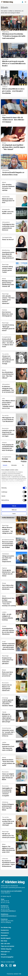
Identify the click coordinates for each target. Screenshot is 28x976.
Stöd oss (3, 954)
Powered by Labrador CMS (14, 973)
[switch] (25, 492)
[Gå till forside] (7, 2)
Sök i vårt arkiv (5, 943)
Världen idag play (6, 949)
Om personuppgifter (7, 957)
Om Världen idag (6, 927)
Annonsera (4, 935)
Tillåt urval (14, 509)
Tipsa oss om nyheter (7, 946)
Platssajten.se (5, 951)
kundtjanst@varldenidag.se (8, 911)
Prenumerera (5, 933)
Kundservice (5, 930)
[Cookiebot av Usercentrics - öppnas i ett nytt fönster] (21, 461)
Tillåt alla (14, 505)
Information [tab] (14, 465)
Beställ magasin (6, 938)
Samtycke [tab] (5, 465)
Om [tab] (23, 465)
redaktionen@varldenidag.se (8, 916)
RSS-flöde (4, 941)
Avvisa (14, 513)
